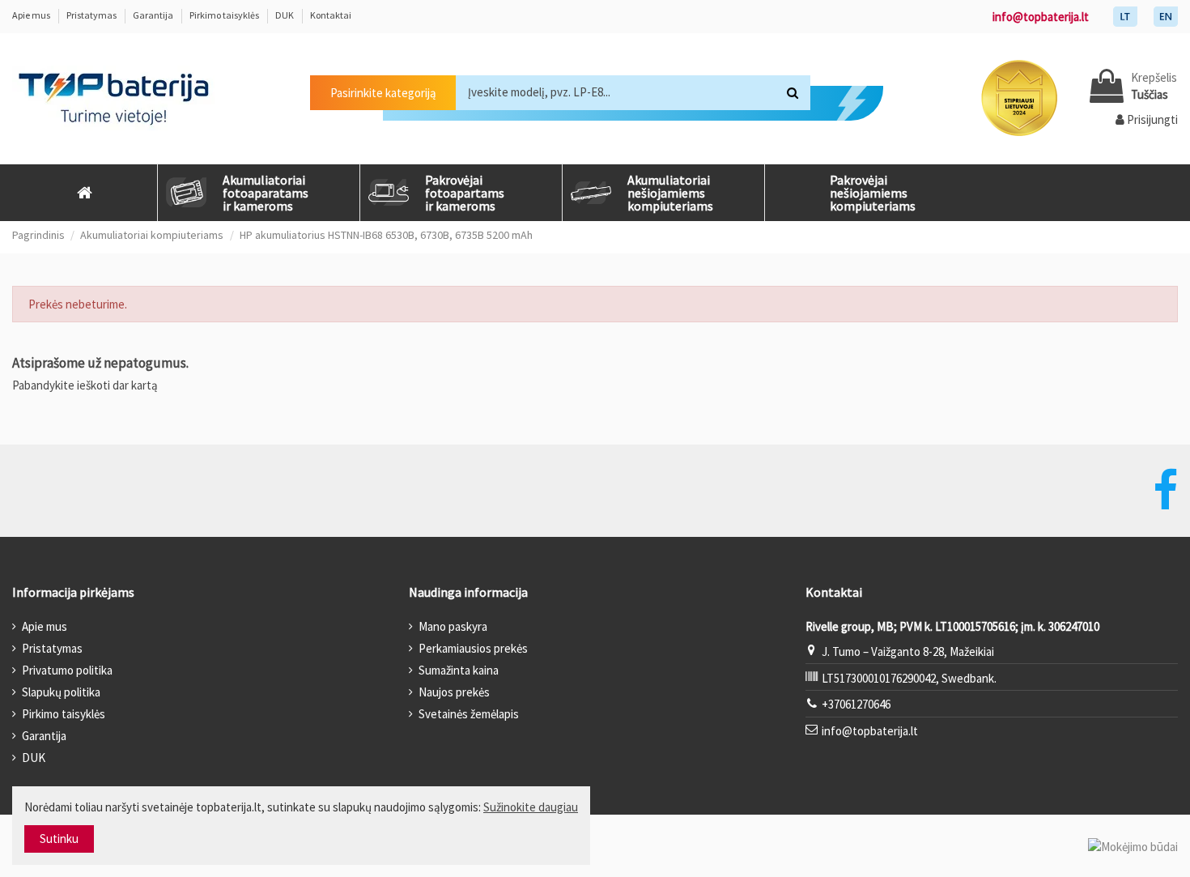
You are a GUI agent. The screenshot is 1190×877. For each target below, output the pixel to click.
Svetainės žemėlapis (469, 714)
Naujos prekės (454, 692)
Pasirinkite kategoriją (383, 92)
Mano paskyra (453, 626)
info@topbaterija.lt (1040, 16)
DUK (285, 15)
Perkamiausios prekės (473, 648)
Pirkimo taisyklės (225, 15)
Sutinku (59, 838)
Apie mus (32, 15)
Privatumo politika (67, 670)
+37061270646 (856, 704)
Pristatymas (92, 15)
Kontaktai (330, 15)
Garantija (154, 15)
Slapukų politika (61, 692)
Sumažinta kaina (459, 670)
